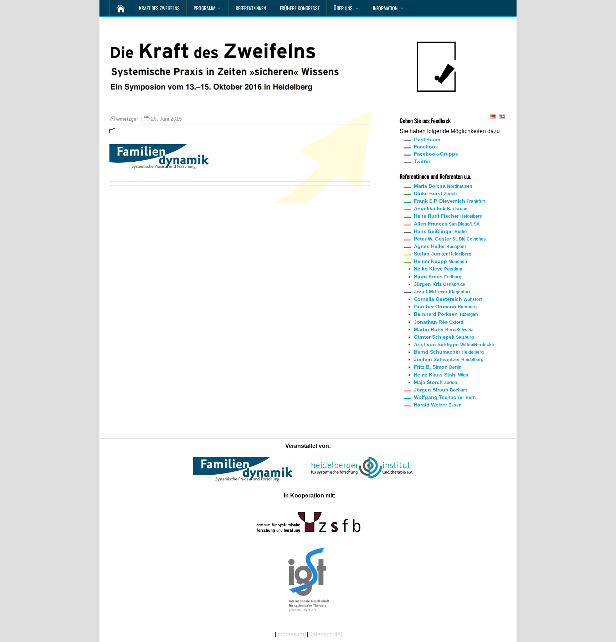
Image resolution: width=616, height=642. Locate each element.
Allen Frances (447, 224)
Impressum (290, 634)
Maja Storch (435, 382)
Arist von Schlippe (454, 344)
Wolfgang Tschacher (445, 397)
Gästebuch (427, 139)
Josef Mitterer (442, 291)
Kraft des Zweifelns (159, 8)
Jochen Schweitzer (448, 359)
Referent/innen (251, 8)
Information (385, 8)
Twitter (422, 161)
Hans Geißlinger (440, 231)
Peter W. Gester (450, 239)
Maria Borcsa (443, 186)
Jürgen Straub (440, 390)
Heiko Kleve (438, 269)
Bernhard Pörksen (446, 314)
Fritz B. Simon (437, 367)
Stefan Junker (442, 254)
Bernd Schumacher (449, 352)
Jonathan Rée (438, 322)
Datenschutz (324, 634)
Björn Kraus (437, 276)
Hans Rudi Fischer (448, 216)
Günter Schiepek (444, 337)
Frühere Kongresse (300, 8)
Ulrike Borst (435, 193)
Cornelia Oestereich (448, 299)
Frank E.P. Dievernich (450, 201)
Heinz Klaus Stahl (441, 375)
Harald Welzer (437, 405)
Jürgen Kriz (440, 284)
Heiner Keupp (440, 261)
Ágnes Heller (440, 246)
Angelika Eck (440, 208)
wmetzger (127, 119)
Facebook (426, 147)
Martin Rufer (443, 329)
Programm (204, 8)
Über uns (343, 8)
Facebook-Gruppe (436, 154)
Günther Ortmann (445, 306)
